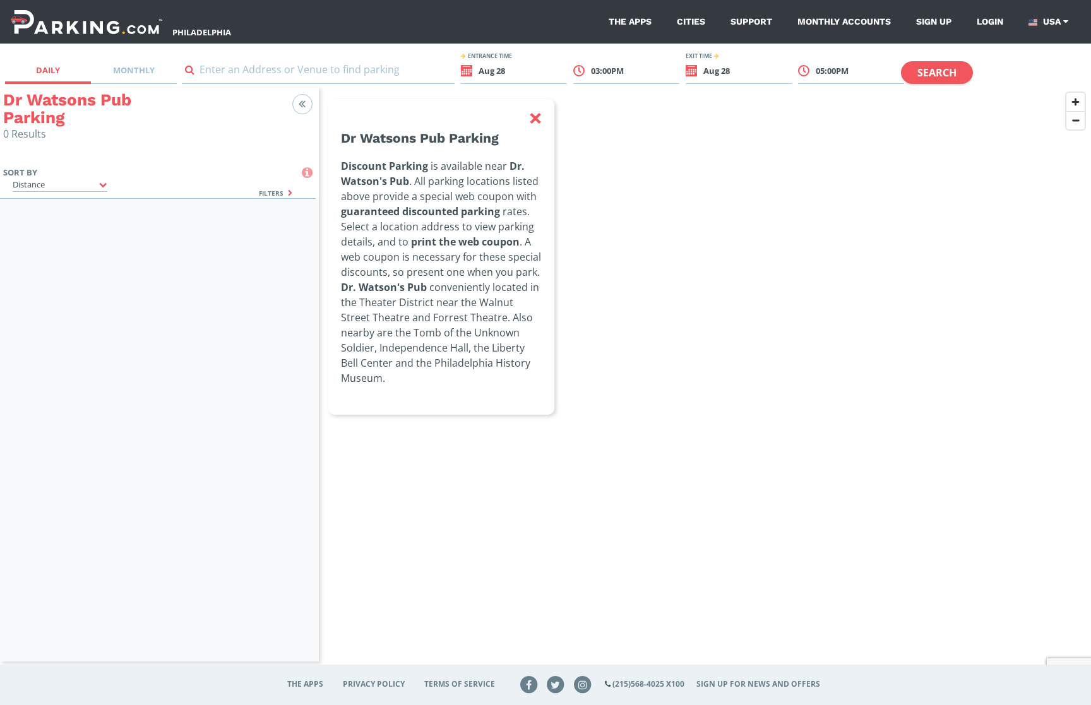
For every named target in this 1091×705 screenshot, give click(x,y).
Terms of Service (459, 683)
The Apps (630, 21)
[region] (705, 382)
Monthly (134, 70)
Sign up (933, 21)
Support (751, 21)
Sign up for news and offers (758, 683)
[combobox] (318, 72)
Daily (48, 70)
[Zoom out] (1075, 120)
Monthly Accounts (844, 21)
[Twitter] (556, 683)
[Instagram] (583, 683)
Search (937, 73)
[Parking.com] (86, 22)
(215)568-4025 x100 (648, 683)
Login (990, 21)
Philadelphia (201, 32)
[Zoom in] (1075, 102)
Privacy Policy (374, 683)
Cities (691, 21)
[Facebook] (528, 683)
